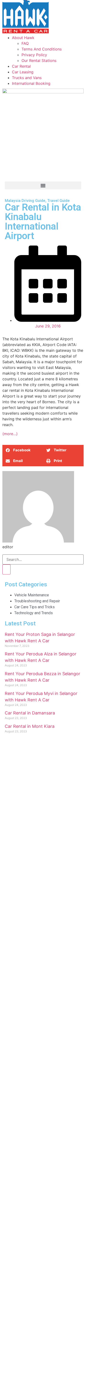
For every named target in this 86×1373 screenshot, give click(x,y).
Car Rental (21, 66)
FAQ (25, 43)
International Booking (31, 83)
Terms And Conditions (42, 49)
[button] (43, 185)
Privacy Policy (34, 54)
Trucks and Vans (27, 77)
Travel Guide (58, 200)
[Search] (6, 569)
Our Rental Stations (39, 60)
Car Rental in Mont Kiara (29, 726)
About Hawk (23, 37)
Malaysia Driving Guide (25, 200)
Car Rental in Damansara (30, 712)
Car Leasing (22, 72)
